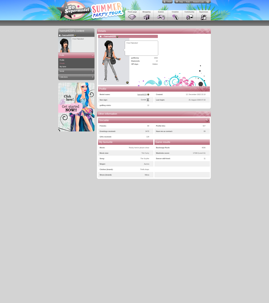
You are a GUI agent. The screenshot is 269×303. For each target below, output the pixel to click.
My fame (63, 67)
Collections (63, 77)
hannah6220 (68, 35)
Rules (188, 2)
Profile (61, 55)
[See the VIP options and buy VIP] (208, 1)
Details (62, 63)
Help (181, 2)
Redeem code (198, 2)
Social (61, 71)
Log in (169, 1)
